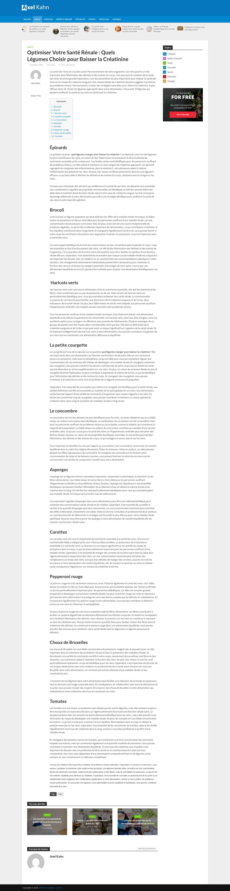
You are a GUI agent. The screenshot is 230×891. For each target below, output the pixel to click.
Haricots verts (59, 113)
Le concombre (59, 119)
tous (60, 794)
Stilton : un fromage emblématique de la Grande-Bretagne (164, 28)
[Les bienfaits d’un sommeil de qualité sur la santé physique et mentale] (25, 29)
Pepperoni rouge (60, 129)
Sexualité (80, 19)
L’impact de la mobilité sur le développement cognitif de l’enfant (137, 822)
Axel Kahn (35, 83)
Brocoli (55, 110)
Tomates (57, 136)
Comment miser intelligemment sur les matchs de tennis (99, 28)
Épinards (56, 106)
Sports (92, 19)
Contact (59, 887)
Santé (37, 19)
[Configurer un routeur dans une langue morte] (180, 28)
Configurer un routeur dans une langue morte (194, 28)
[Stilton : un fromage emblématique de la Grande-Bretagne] (149, 29)
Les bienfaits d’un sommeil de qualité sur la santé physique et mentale (39, 28)
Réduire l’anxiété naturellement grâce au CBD (92, 822)
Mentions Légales (47, 887)
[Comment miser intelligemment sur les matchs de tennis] (87, 29)
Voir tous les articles (146, 849)
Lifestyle (48, 19)
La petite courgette (61, 116)
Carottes (56, 126)
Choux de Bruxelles (61, 133)
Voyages (116, 19)
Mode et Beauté (64, 19)
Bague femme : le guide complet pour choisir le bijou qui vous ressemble (132, 28)
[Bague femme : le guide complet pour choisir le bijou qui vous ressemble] (118, 29)
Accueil (27, 19)
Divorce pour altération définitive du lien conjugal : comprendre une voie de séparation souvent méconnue (70, 31)
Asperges (56, 123)
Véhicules (104, 19)
